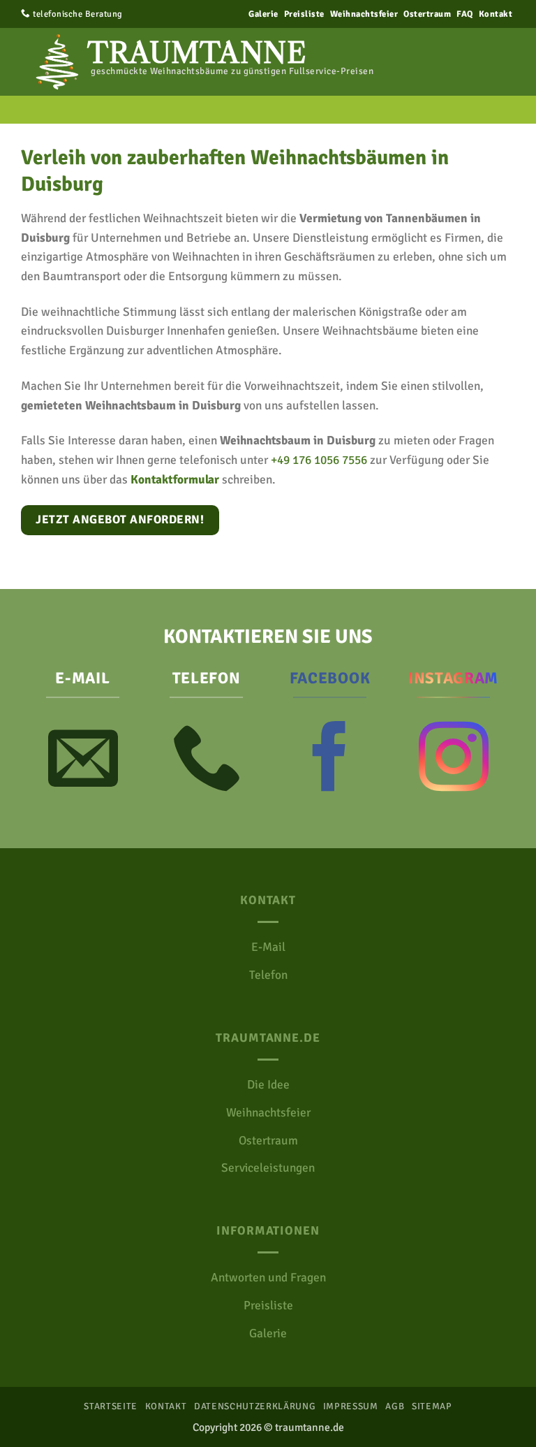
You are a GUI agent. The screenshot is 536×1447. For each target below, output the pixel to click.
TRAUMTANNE (196, 53)
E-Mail (268, 947)
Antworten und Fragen (268, 1277)
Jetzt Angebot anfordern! (120, 519)
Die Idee (268, 1084)
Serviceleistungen (268, 1168)
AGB (394, 1406)
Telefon (268, 975)
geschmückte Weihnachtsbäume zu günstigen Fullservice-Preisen (232, 71)
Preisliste (304, 14)
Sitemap (432, 1406)
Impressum (350, 1406)
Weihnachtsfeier (364, 14)
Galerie (263, 14)
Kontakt (496, 14)
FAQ (464, 14)
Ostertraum (427, 14)
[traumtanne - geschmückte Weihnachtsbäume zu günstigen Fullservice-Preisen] (52, 62)
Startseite (110, 1406)
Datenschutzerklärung (254, 1406)
